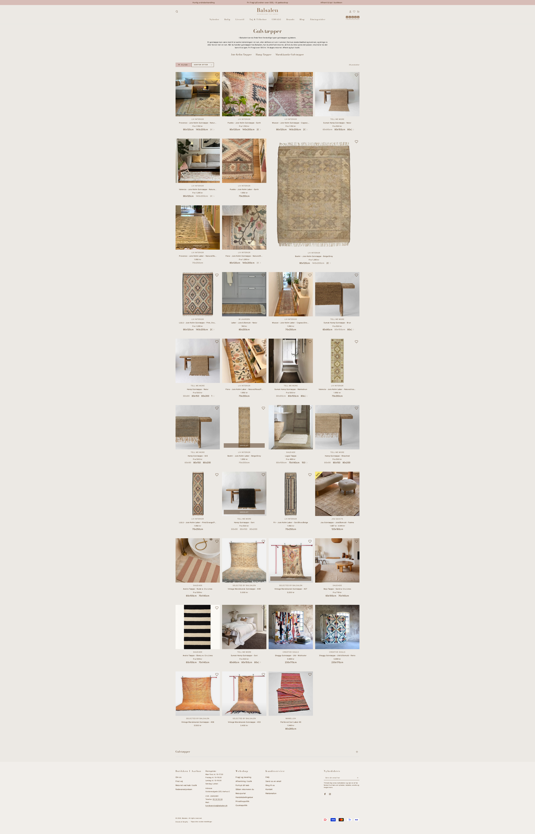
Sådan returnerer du (245, 789)
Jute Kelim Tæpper (241, 54)
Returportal (241, 793)
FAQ (267, 777)
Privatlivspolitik (242, 801)
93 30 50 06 (217, 799)
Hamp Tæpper (263, 54)
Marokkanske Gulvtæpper (290, 54)
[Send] (358, 777)
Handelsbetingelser (244, 797)
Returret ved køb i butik (186, 785)
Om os (178, 777)
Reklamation (271, 793)
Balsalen (185, 818)
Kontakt (269, 789)
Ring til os (270, 785)
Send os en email (273, 781)
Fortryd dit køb (242, 785)
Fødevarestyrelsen (184, 789)
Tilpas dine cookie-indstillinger (201, 821)
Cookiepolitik (241, 805)
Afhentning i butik (244, 781)
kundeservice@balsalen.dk (216, 806)
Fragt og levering (243, 777)
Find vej (179, 781)
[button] (177, 11)
